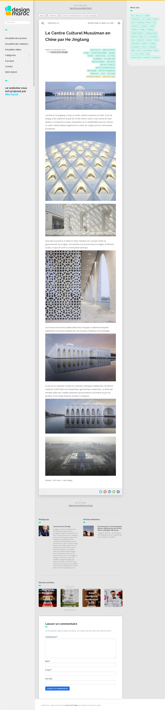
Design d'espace (94, 77)
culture (111, 56)
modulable (135, 47)
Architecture (53, 15)
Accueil (42, 15)
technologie (147, 50)
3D (132, 15)
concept (144, 26)
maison (149, 40)
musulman (92, 71)
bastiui (155, 19)
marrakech (135, 43)
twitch (156, 50)
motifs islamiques (107, 71)
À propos (9, 60)
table (133, 50)
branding (140, 22)
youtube (146, 57)
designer (150, 29)
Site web (48, 679)
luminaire (140, 40)
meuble (144, 43)
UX (136, 54)
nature (144, 47)
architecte (95, 50)
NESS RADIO (11, 72)
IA (146, 36)
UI (132, 54)
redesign (152, 47)
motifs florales (108, 65)
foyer (90, 56)
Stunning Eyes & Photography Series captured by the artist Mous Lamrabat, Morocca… (110, 528)
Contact (9, 66)
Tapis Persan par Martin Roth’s (80, 8)
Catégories (10, 55)
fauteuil (134, 36)
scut (103, 74)
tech (139, 50)
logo (133, 40)
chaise (148, 22)
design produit (151, 33)
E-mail (48, 670)
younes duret (136, 57)
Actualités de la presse (16, 38)
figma (141, 36)
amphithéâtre (109, 50)
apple (147, 15)
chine (86, 53)
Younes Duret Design (59, 52)
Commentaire (51, 637)
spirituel (95, 74)
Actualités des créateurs (16, 43)
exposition (100, 56)
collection (134, 26)
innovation (153, 36)
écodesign (156, 57)
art (144, 19)
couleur (152, 26)
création (134, 29)
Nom (47, 661)
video (142, 54)
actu (137, 15)
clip (154, 22)
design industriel (137, 33)
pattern (111, 74)
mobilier (153, 43)
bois (133, 22)
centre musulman (99, 53)
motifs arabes (98, 62)
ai (142, 15)
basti (149, 19)
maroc (156, 40)
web (148, 54)
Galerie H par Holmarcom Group (81, 505)
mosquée (111, 62)
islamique (98, 59)
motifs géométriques (105, 68)
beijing (112, 53)
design (142, 29)
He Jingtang (110, 59)
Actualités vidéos (13, 49)
